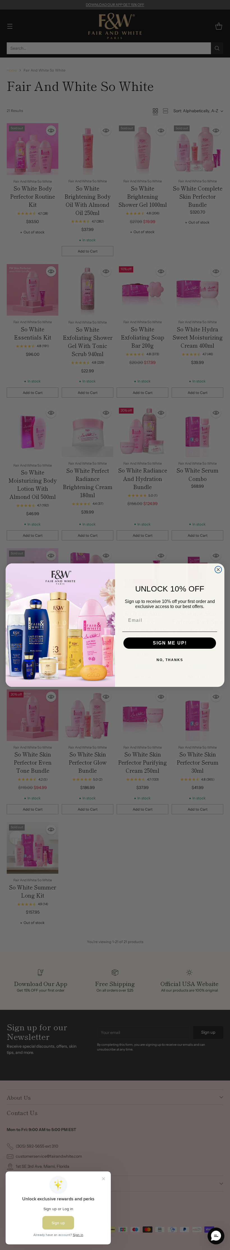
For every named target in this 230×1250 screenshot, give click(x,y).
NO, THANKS (170, 660)
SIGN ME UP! (170, 643)
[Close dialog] (218, 569)
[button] (216, 1236)
